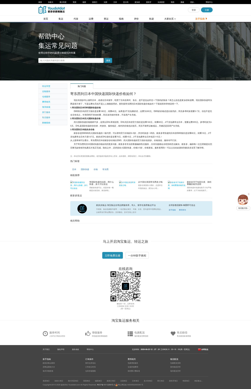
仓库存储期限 (90, 371)
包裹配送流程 (175, 363)
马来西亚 (161, 2)
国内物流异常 (175, 367)
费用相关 (46, 101)
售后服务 (46, 117)
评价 (136, 18)
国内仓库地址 (90, 363)
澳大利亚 (63, 2)
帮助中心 (209, 2)
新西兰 (94, 2)
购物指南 (46, 122)
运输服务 (46, 91)
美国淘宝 (46, 380)
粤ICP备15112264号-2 (106, 384)
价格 (96, 169)
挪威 (182, 2)
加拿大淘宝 (58, 380)
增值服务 (97, 332)
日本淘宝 (135, 380)
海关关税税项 (48, 371)
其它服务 (46, 112)
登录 (194, 9)
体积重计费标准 (134, 371)
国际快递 (85, 169)
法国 (105, 2)
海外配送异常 (175, 371)
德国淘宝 (98, 380)
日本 (115, 2)
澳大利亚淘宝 (73, 380)
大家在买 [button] (169, 18)
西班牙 (148, 2)
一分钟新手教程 (137, 255)
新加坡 (137, 2)
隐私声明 (60, 349)
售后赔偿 (182, 332)
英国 (74, 2)
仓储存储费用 (133, 367)
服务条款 (75, 349)
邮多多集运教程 (49, 363)
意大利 (125, 2)
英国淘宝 (86, 380)
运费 (91, 18)
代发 (76, 18)
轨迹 (151, 18)
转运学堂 (46, 86)
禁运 (106, 18)
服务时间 (54, 332)
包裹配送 (139, 332)
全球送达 (204, 349)
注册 (207, 9)
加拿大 (50, 2)
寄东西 (105, 169)
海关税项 (46, 106)
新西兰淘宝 (111, 380)
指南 (121, 18)
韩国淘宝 (186, 380)
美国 (40, 2)
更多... (192, 2)
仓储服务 (46, 96)
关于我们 (46, 349)
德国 (84, 2)
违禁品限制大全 (49, 367)
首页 (45, 18)
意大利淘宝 (148, 380)
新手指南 (200, 18)
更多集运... (198, 380)
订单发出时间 (90, 367)
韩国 (172, 2)
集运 (61, 18)
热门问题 (82, 86)
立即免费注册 (112, 255)
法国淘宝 (123, 380)
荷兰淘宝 (160, 380)
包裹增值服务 (133, 363)
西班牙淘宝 (173, 380)
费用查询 (182, 209)
